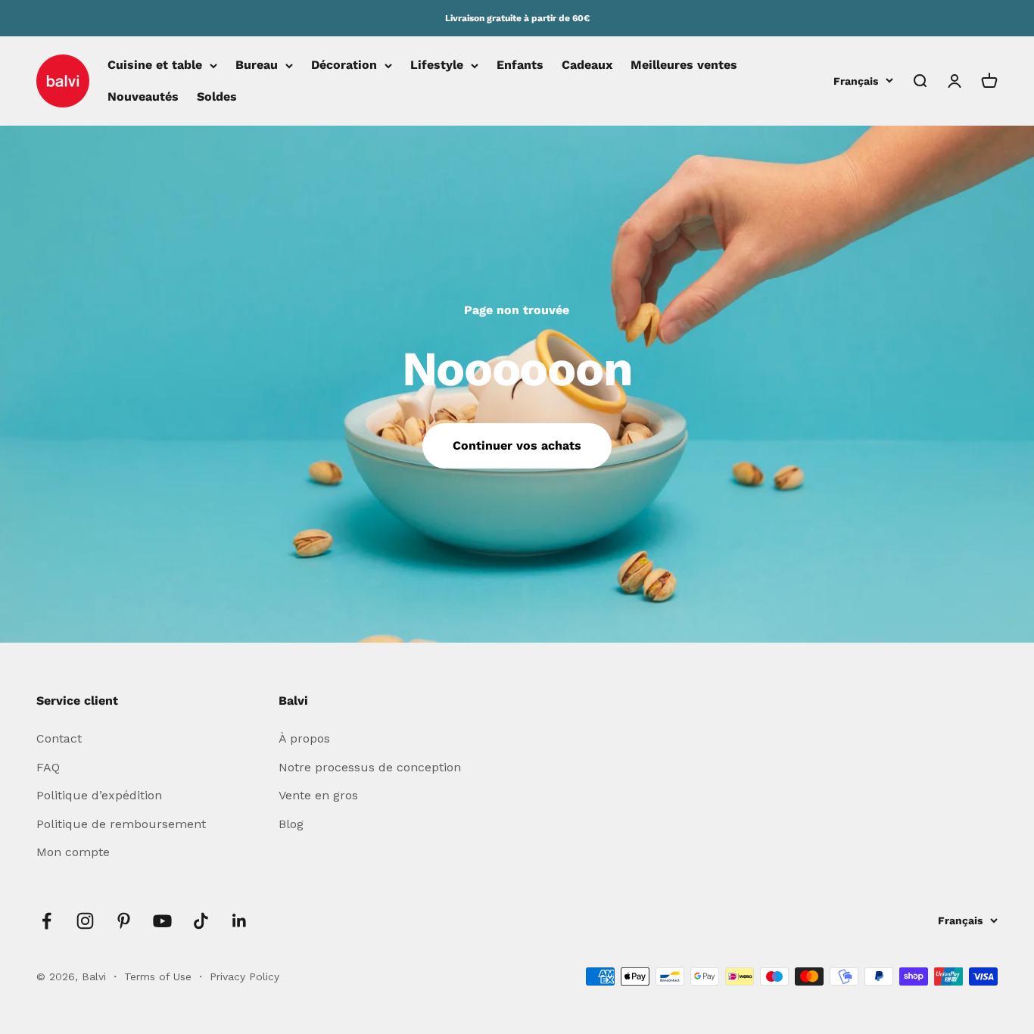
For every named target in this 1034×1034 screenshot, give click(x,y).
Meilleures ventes (684, 65)
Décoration (344, 65)
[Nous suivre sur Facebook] (46, 921)
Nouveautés (143, 96)
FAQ (48, 767)
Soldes (217, 96)
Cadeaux (587, 65)
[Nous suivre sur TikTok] (201, 921)
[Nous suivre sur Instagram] (85, 921)
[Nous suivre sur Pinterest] (124, 921)
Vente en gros (318, 795)
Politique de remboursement (121, 824)
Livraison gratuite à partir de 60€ (517, 18)
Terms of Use (159, 976)
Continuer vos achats (517, 445)
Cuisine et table (154, 65)
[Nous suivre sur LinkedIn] (239, 921)
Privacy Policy (244, 976)
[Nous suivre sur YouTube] (162, 921)
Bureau (256, 65)
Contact (59, 738)
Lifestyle (436, 65)
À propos (304, 738)
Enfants (520, 65)
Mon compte (73, 852)
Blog (291, 824)
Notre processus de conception (370, 767)
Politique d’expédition (99, 795)
